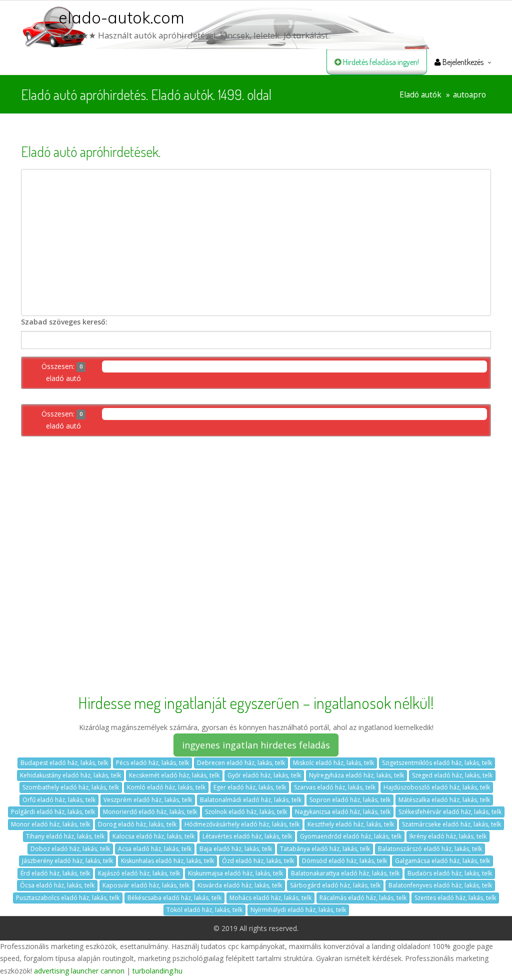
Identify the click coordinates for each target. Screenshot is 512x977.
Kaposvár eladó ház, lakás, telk (146, 885)
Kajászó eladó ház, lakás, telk (139, 873)
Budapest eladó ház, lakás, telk (64, 762)
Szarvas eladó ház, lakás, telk (335, 787)
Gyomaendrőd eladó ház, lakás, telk (351, 836)
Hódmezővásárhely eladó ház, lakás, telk (242, 824)
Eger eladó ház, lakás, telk (250, 787)
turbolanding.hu (157, 971)
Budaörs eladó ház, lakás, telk (450, 873)
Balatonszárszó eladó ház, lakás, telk (430, 848)
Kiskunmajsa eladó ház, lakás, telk (235, 873)
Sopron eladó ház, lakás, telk (350, 800)
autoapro (469, 95)
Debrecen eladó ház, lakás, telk (241, 762)
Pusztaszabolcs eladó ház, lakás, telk (68, 898)
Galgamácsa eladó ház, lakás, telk (442, 860)
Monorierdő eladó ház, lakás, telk (150, 812)
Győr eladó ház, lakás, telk (264, 775)
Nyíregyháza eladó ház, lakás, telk (356, 775)
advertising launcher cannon (79, 971)
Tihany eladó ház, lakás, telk (65, 836)
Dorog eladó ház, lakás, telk (137, 824)
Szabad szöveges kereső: (64, 321)
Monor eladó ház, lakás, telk (50, 824)
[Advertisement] (256, 242)
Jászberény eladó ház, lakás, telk (67, 860)
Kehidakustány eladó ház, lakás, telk (70, 775)
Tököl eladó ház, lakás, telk (204, 910)
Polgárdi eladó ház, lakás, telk (53, 812)
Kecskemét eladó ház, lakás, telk (174, 775)
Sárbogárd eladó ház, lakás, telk (335, 885)
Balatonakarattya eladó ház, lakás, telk (345, 873)
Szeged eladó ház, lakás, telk (452, 775)
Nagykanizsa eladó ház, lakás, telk (342, 812)
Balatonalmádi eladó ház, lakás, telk (251, 800)
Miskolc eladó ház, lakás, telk (333, 762)
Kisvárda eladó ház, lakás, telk (240, 885)
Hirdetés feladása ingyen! (380, 62)
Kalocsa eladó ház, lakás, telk (153, 836)
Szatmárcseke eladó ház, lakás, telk (451, 824)
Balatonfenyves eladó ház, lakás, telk (440, 885)
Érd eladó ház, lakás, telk (55, 873)
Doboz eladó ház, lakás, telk (70, 848)
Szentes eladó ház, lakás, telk (455, 898)
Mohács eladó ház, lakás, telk (271, 898)
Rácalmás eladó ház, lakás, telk (363, 898)
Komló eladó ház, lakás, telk (166, 787)
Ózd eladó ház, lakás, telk (258, 860)
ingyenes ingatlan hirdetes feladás (256, 745)
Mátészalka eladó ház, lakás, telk (444, 800)
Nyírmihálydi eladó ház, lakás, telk (298, 910)
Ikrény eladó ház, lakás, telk (448, 836)
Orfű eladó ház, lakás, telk (59, 800)
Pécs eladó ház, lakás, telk (152, 762)
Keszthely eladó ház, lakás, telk (351, 824)
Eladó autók (421, 95)
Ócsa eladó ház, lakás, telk (57, 885)
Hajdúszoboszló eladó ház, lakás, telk (437, 787)
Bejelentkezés (462, 62)
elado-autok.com (121, 18)
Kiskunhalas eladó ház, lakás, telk (167, 860)
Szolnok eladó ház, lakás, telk (246, 812)
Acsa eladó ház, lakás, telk (155, 848)
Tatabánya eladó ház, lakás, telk (325, 848)
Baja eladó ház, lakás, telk (236, 848)
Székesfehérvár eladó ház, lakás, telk (450, 812)
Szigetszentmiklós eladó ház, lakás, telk (437, 762)
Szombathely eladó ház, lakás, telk (70, 787)
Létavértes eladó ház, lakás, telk (247, 836)
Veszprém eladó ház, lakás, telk (148, 800)
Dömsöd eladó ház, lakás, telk (344, 860)
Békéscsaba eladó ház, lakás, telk (175, 898)
